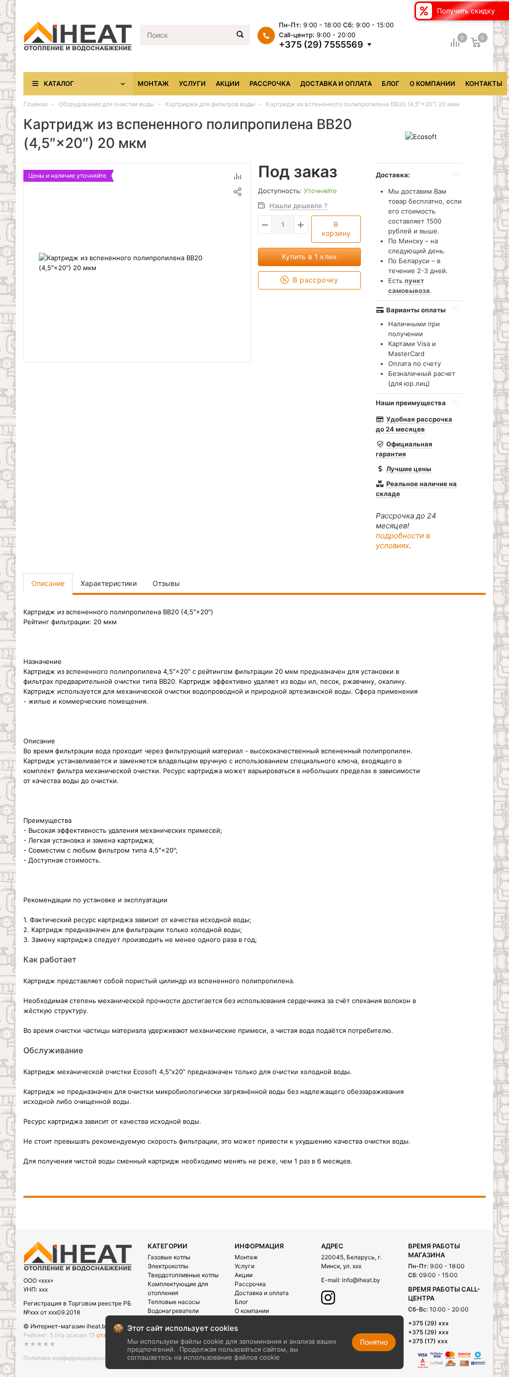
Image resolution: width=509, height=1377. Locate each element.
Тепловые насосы (174, 1301)
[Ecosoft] (421, 136)
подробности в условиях (403, 540)
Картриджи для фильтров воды (210, 104)
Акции (228, 83)
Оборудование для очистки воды (106, 104)
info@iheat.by (361, 1280)
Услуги (192, 83)
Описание (48, 583)
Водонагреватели (173, 1310)
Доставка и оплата (336, 83)
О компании (432, 83)
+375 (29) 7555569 (321, 45)
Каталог (59, 83)
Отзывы (166, 583)
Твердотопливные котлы (183, 1275)
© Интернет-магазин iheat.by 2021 (73, 1326)
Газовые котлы (169, 1257)
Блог (391, 83)
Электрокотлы (168, 1266)
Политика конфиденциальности (69, 1358)
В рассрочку (315, 280)
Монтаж (153, 83)
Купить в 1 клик (309, 256)
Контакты (483, 83)
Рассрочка (270, 83)
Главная (35, 104)
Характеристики (109, 583)
